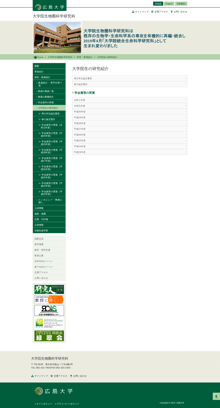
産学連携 (38, 244)
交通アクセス (41, 272)
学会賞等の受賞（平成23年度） (51, 193)
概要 (36, 66)
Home (40, 57)
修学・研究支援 (42, 250)
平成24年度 (80, 146)
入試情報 (38, 208)
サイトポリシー (44, 404)
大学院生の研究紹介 (48, 108)
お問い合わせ (41, 278)
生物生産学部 (41, 230)
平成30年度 (80, 111)
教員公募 (38, 255)
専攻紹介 (38, 71)
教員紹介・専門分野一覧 (50, 84)
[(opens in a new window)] (49, 289)
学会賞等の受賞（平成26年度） (51, 168)
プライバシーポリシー (68, 404)
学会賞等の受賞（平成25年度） (51, 176)
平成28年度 (80, 123)
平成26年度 (80, 134)
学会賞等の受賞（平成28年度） (51, 151)
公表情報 (38, 225)
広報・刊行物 (41, 219)
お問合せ (180, 11)
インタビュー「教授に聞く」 (50, 201)
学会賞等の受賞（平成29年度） (51, 143)
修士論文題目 (80, 84)
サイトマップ (142, 11)
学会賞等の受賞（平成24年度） (51, 184)
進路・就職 (40, 213)
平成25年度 (80, 140)
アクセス (161, 11)
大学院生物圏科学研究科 (54, 16)
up (216, 397)
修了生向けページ (43, 267)
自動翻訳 (181, 3)
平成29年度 (80, 117)
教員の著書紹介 (46, 97)
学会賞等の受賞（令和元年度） (51, 126)
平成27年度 (80, 129)
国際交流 (38, 238)
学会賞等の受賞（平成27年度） (51, 159)
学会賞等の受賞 (46, 102)
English (169, 3)
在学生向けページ (43, 261)
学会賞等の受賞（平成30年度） (51, 134)
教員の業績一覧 (46, 91)
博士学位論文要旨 (83, 78)
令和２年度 (79, 100)
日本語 (158, 3)
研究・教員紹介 (85, 57)
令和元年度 (79, 106)
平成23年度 (80, 152)
